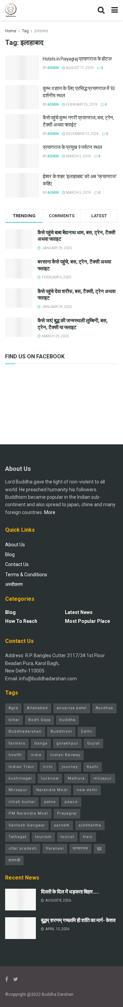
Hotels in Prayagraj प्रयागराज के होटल (77, 59)
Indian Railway (65, 755)
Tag (25, 31)
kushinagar (20, 778)
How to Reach (21, 621)
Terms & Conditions (26, 574)
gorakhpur (67, 743)
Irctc (48, 767)
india (36, 755)
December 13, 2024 (82, 134)
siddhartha (90, 825)
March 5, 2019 (78, 156)
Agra (13, 708)
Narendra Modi (52, 790)
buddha (67, 720)
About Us (15, 544)
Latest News (79, 612)
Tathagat (17, 837)
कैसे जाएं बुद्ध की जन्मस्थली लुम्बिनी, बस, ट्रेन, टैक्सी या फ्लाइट (73, 324)
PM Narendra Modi (28, 813)
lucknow (50, 778)
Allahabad (37, 708)
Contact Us (17, 564)
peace (71, 802)
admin (53, 68)
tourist (67, 837)
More (49, 512)
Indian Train (21, 767)
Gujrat (93, 743)
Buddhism (61, 731)
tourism (43, 837)
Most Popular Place (87, 621)
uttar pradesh (23, 848)
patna (50, 802)
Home (10, 31)
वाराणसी (14, 860)
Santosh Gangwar (27, 825)
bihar (14, 720)
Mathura (76, 778)
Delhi (86, 731)
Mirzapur (18, 790)
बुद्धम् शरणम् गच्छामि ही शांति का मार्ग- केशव (78, 920)
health (15, 755)
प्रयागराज (80, 848)
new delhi (87, 790)
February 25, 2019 (81, 104)
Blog (10, 554)
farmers (17, 743)
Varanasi (55, 848)
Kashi (92, 767)
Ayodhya (104, 708)
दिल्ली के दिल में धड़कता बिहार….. (70, 892)
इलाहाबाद (41, 31)
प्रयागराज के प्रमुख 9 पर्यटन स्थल (72, 147)
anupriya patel (72, 708)
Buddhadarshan (25, 731)
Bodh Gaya (39, 720)
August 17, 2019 (79, 68)
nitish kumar (22, 802)
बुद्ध (99, 848)
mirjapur (103, 778)
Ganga (40, 743)
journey (70, 767)
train (88, 837)
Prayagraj (67, 813)
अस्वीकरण (14, 584)
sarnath (62, 825)
